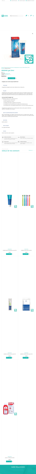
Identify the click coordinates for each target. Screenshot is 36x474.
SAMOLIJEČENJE (25, 67)
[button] (33, 16)
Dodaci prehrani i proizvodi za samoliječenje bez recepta (13, 67)
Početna (2, 67)
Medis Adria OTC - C (7, 74)
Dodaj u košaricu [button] (8, 357)
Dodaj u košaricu (11, 78)
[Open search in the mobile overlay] (16, 15)
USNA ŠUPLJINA (7, 73)
